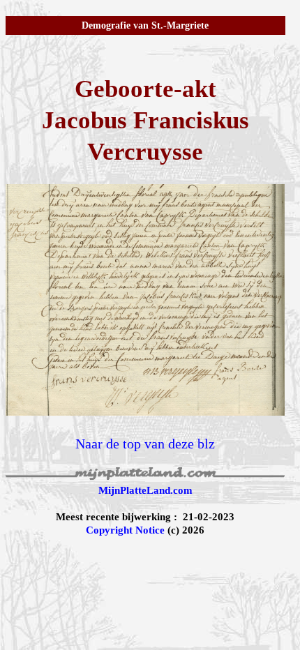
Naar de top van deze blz (145, 443)
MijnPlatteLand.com (145, 490)
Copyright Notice (125, 530)
